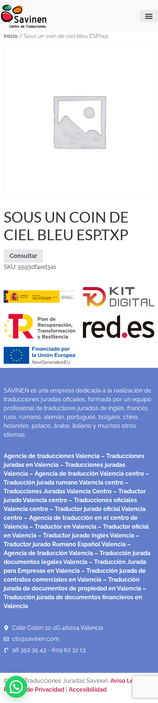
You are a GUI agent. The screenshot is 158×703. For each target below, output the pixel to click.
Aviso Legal (127, 680)
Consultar (23, 255)
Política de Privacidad (34, 689)
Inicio (11, 36)
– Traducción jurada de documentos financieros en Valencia (75, 597)
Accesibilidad (88, 689)
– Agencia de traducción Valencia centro (86, 473)
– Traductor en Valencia (62, 526)
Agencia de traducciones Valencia (52, 455)
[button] (149, 16)
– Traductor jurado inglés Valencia (86, 535)
